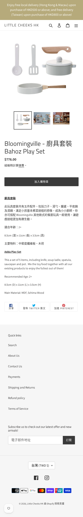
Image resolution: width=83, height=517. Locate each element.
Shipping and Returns (21, 387)
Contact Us (15, 366)
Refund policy (16, 398)
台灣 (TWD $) (40, 465)
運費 (21, 165)
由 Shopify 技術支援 (54, 503)
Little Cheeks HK (21, 25)
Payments (14, 377)
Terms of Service (18, 408)
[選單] (76, 25)
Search (12, 345)
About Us (13, 355)
